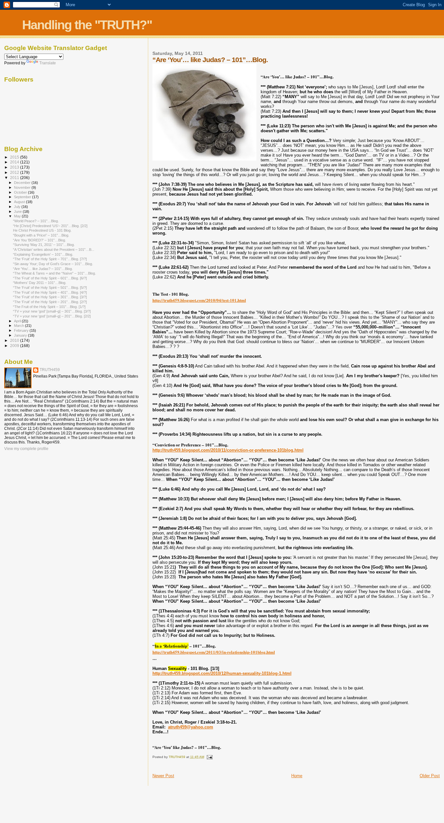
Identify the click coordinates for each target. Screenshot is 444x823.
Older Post (430, 775)
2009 (15, 345)
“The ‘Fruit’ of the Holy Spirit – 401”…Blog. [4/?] (50, 292)
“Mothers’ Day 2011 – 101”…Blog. (39, 283)
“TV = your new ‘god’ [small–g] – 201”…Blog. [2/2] (52, 316)
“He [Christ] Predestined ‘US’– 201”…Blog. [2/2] (50, 226)
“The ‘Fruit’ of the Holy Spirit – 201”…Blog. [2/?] (50, 302)
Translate (47, 63)
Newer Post (163, 775)
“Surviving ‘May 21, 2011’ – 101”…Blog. (44, 245)
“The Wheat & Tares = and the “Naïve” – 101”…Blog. (54, 273)
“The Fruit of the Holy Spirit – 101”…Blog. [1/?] (49, 307)
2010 (15, 340)
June (18, 211)
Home (296, 775)
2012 (15, 172)
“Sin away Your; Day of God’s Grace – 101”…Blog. (53, 264)
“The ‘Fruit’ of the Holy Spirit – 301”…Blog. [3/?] (50, 297)
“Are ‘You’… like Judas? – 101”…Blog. (43, 269)
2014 (15, 162)
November (23, 187)
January (21, 335)
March (19, 326)
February (22, 330)
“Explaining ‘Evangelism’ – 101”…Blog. (43, 254)
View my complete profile (26, 448)
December (23, 183)
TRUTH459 (50, 369)
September (23, 197)
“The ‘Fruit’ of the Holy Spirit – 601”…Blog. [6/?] (50, 278)
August (20, 202)
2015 (15, 157)
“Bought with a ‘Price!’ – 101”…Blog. (41, 235)
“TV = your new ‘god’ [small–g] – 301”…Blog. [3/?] (52, 311)
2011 (15, 177)
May (18, 216)
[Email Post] (209, 757)
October (21, 192)
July (17, 207)
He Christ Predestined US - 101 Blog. (42, 230)
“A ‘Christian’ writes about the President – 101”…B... (53, 249)
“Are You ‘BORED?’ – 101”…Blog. (39, 240)
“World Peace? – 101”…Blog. (36, 221)
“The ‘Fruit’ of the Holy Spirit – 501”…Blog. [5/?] (50, 287)
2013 (15, 167)
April (18, 321)
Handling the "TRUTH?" (87, 25)
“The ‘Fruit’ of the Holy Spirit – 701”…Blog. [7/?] (50, 259)
